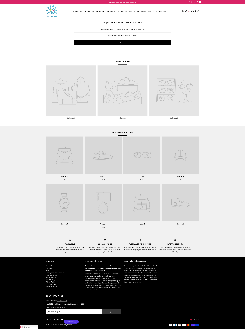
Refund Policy (50, 280)
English (26, 327)
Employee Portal (51, 286)
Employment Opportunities (55, 273)
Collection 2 (122, 118)
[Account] (186, 11)
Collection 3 (174, 118)
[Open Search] (183, 11)
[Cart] (198, 11)
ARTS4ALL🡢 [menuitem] (161, 11)
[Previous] (66, 2)
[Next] (179, 2)
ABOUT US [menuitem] (77, 11)
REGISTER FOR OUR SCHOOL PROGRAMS (122, 2)
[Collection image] (71, 90)
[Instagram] (191, 2)
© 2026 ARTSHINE (52, 325)
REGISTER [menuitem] (89, 11)
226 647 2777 (62, 301)
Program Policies (51, 275)
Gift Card (49, 268)
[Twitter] (194, 2)
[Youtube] (200, 2)
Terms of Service (51, 284)
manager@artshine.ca (58, 307)
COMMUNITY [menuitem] (112, 11)
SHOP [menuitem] (150, 11)
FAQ (47, 270)
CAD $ (193, 11)
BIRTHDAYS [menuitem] (141, 11)
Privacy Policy (50, 282)
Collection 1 (71, 118)
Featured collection (122, 132)
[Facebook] (189, 2)
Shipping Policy (51, 277)
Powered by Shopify (65, 325)
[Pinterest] (197, 2)
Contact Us (49, 266)
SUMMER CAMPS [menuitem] (128, 11)
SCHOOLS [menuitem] (100, 11)
